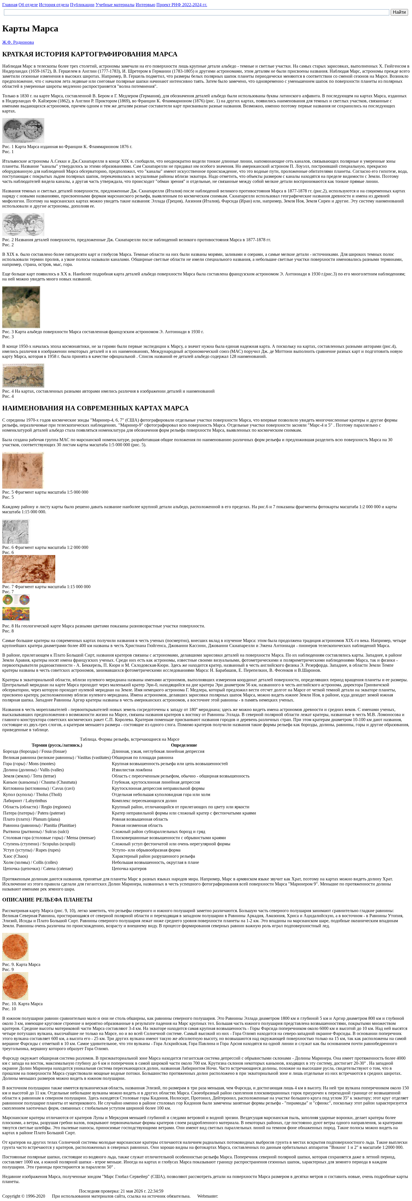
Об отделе (28, 4)
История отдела (54, 4)
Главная (9, 4)
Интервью (145, 4)
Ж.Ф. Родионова (18, 42)
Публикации (82, 4)
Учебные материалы (115, 4)
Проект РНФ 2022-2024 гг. (181, 4)
